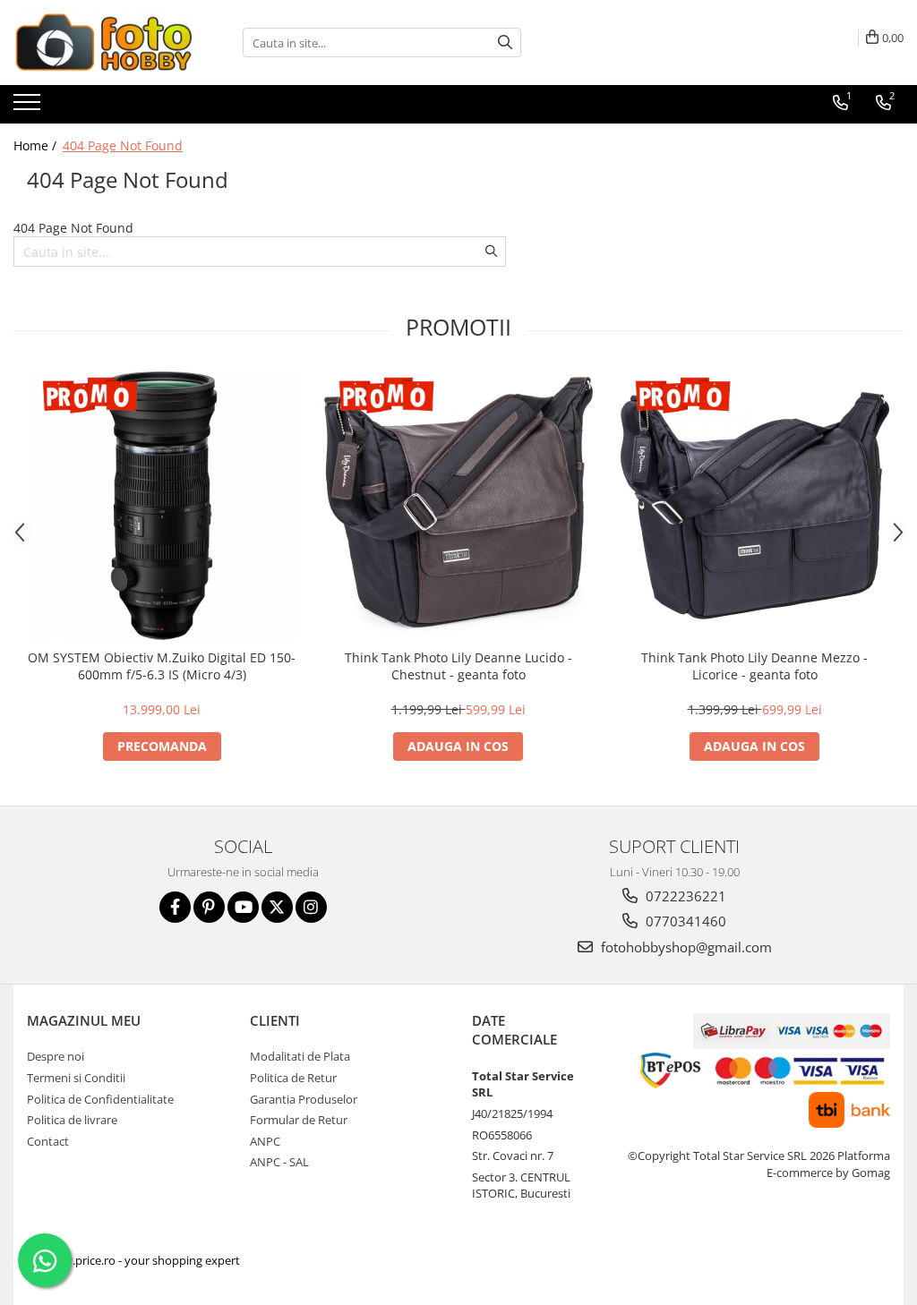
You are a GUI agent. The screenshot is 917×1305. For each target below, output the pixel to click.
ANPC (265, 1141)
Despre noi (55, 1056)
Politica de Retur (293, 1078)
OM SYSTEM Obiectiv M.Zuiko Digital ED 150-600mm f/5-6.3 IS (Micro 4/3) (162, 666)
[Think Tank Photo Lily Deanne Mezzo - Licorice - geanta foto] (755, 505)
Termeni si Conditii (76, 1078)
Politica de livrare (72, 1120)
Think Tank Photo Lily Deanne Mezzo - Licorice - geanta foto (754, 666)
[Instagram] (311, 907)
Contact (48, 1141)
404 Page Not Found (123, 145)
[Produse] (29, 107)
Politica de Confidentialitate (100, 1099)
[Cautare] (505, 42)
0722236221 (684, 896)
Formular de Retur (298, 1120)
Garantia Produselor (303, 1099)
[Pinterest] (209, 907)
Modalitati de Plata (300, 1056)
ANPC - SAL (279, 1162)
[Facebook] (175, 907)
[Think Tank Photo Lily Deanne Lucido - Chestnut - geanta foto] (458, 505)
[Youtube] (243, 907)
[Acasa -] (103, 42)
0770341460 (684, 921)
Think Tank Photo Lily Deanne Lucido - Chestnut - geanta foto (458, 666)
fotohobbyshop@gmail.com (684, 947)
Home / (36, 145)
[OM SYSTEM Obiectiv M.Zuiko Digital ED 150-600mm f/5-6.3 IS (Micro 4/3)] (162, 505)
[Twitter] (277, 907)
